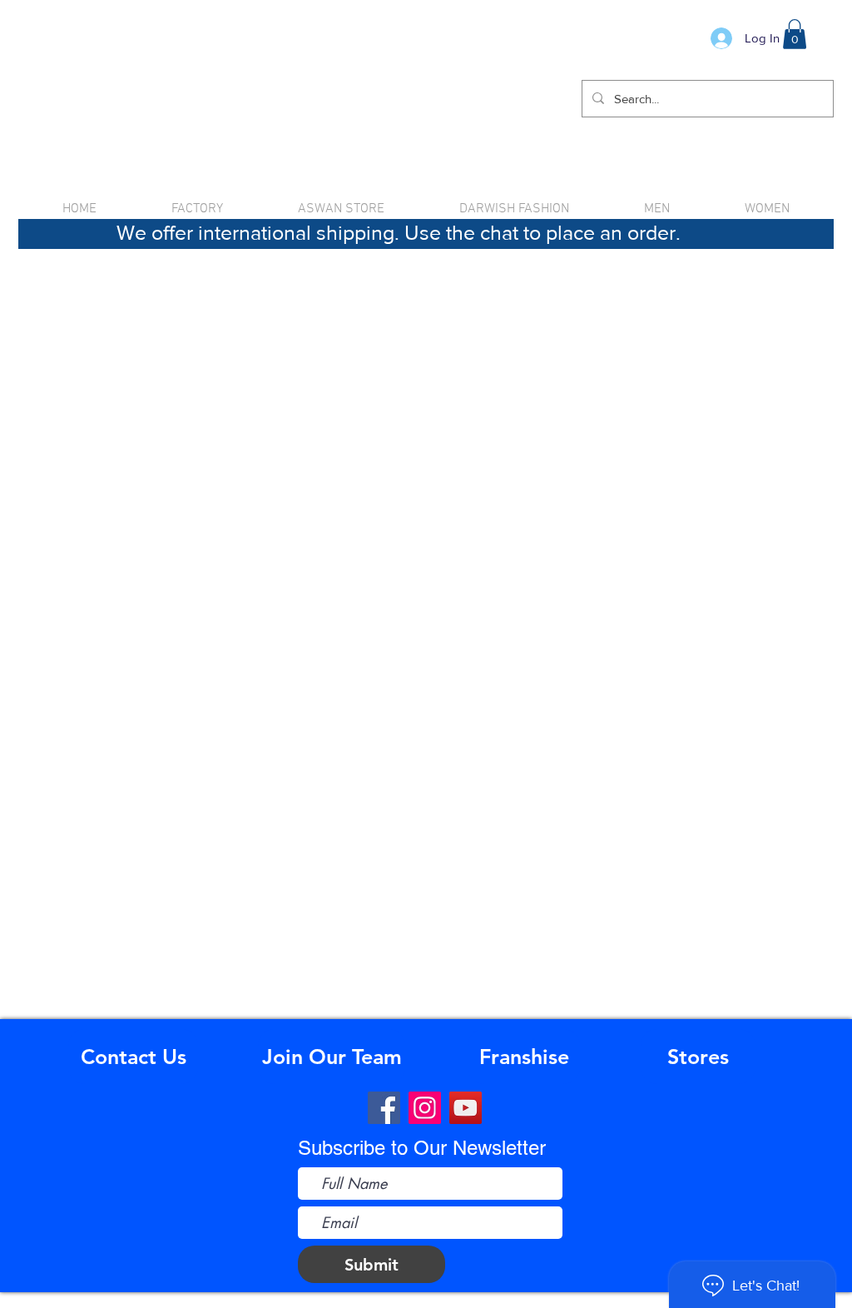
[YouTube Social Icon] (465, 1108)
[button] (794, 34)
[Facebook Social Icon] (384, 1108)
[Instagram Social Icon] (425, 1108)
